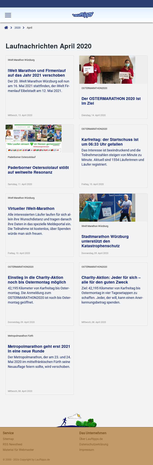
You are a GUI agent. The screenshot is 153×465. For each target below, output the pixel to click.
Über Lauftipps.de (91, 439)
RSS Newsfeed (12, 444)
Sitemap (8, 439)
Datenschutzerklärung (93, 444)
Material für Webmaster (18, 450)
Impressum (86, 450)
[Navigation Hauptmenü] (8, 15)
